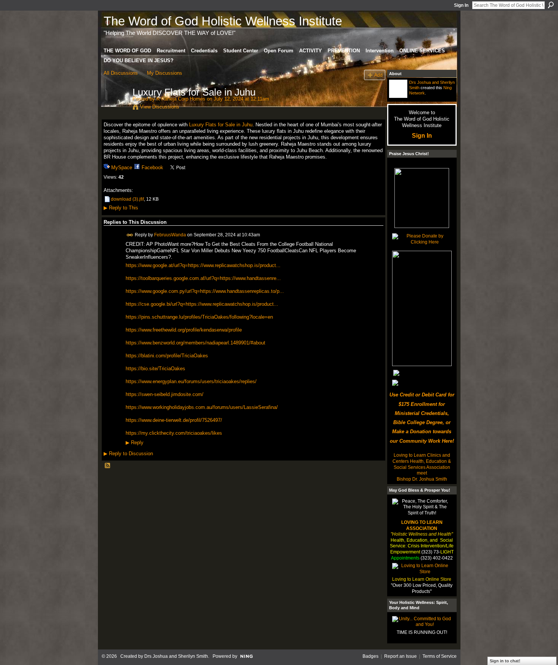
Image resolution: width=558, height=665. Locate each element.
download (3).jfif (127, 199)
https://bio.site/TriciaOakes (155, 368)
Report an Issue (400, 656)
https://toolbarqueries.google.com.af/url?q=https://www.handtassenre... (203, 278)
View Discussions (159, 107)
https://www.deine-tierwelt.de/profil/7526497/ (174, 420)
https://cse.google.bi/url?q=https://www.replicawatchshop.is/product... (202, 304)
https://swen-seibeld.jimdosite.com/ (164, 394)
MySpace (121, 167)
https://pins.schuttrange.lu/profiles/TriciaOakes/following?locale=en (199, 317)
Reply (134, 442)
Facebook (152, 167)
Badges (370, 656)
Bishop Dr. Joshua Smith (422, 479)
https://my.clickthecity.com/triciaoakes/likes (174, 433)
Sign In (461, 5)
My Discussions (164, 73)
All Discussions (121, 73)
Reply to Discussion (128, 453)
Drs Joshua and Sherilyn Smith (176, 656)
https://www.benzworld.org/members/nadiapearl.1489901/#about (195, 343)
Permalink (130, 235)
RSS (107, 465)
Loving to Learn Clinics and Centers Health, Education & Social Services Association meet (421, 464)
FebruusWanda (170, 234)
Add (378, 74)
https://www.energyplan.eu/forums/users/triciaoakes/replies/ (191, 381)
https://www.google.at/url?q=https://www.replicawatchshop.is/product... (203, 265)
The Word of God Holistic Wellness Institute (223, 21)
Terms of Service (439, 656)
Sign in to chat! (505, 661)
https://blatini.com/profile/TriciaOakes (167, 355)
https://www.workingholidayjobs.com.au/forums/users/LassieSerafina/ (202, 407)
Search (551, 5)
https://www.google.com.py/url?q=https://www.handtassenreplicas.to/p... (205, 291)
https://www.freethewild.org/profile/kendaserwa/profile (184, 330)
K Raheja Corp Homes (180, 99)
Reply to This (121, 208)
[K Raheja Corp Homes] (116, 108)
